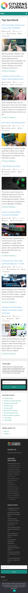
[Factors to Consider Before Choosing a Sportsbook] (14, 229)
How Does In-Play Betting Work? (13, 123)
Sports (6, 85)
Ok (14, 590)
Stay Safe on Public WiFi (11, 403)
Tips (18, 269)
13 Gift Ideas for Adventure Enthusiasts (12, 541)
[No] (26, 587)
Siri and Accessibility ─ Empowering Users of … (14, 554)
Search (14, 387)
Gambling (12, 34)
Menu (2, 13)
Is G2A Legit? (7, 418)
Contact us (7, 433)
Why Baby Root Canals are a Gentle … (14, 519)
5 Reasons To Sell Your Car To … (13, 524)
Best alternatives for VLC (11, 413)
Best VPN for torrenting (10, 410)
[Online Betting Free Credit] (14, 183)
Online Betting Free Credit (11, 166)
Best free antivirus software (12, 415)
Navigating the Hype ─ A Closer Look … (14, 509)
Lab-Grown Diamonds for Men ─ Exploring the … (14, 560)
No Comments (17, 85)
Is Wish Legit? (8, 420)
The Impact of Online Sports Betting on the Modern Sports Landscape (12, 310)
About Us (6, 431)
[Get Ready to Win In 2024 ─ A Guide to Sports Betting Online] (14, 93)
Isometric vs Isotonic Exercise (12, 401)
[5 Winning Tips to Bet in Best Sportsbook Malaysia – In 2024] (14, 280)
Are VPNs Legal (8, 405)
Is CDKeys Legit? (8, 398)
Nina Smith (7, 31)
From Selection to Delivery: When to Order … (13, 535)
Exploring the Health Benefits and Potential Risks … (14, 514)
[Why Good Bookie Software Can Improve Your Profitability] (14, 45)
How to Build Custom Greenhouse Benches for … (14, 529)
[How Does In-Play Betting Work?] (14, 139)
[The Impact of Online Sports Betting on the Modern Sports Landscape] (14, 330)
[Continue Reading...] (9, 71)
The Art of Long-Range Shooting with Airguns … (14, 547)
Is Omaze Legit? (8, 408)
